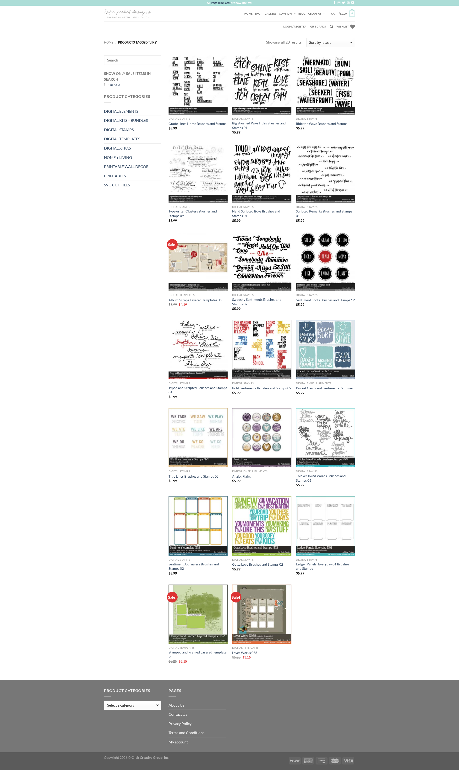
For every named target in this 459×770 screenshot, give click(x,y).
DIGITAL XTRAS (117, 148)
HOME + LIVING (118, 157)
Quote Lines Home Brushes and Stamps (197, 124)
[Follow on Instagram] (339, 3)
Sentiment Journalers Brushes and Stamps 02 (194, 566)
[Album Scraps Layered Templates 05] (198, 261)
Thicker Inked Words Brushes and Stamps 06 (321, 478)
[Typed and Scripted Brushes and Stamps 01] (198, 349)
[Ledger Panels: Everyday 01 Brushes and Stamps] (325, 525)
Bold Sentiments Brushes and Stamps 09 (261, 388)
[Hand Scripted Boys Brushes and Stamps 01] (261, 173)
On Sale (114, 85)
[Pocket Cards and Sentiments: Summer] (325, 349)
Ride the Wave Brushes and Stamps (321, 124)
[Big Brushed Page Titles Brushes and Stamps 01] (261, 85)
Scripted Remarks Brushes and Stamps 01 (324, 213)
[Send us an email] (348, 3)
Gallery (271, 13)
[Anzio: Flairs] (261, 437)
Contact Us (178, 714)
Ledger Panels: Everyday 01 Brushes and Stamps (322, 566)
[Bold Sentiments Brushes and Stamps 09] (261, 349)
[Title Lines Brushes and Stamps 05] (198, 437)
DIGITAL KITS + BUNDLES (126, 120)
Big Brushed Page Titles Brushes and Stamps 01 (259, 125)
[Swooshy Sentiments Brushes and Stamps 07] (261, 261)
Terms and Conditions (186, 732)
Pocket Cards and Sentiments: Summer (324, 388)
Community (287, 13)
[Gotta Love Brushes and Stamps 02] (261, 525)
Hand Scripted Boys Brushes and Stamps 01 (256, 213)
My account (178, 742)
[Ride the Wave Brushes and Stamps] (325, 85)
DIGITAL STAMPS (119, 129)
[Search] (331, 26)
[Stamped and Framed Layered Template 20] (198, 614)
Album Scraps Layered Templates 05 (195, 300)
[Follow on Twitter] (343, 3)
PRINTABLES (115, 175)
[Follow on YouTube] (352, 3)
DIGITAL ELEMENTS (121, 111)
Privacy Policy (180, 723)
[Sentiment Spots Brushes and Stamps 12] (325, 261)
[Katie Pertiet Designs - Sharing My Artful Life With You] (128, 13)
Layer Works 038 (244, 653)
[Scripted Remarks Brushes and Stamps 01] (325, 173)
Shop (258, 13)
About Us (315, 13)
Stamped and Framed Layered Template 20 (197, 654)
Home (248, 13)
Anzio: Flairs (241, 476)
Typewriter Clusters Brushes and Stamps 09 (193, 213)
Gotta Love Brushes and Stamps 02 (257, 564)
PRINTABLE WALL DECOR (126, 166)
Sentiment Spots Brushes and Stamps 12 (325, 300)
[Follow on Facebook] (334, 3)
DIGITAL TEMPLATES (122, 138)
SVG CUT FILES (117, 185)
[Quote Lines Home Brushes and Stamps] (198, 85)
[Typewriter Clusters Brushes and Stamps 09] (198, 173)
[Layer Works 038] (261, 614)
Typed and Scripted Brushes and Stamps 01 (198, 390)
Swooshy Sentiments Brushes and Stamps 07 (256, 301)
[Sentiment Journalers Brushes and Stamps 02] (198, 525)
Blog (302, 13)
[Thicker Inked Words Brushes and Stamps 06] (325, 437)
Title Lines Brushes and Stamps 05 (194, 476)
